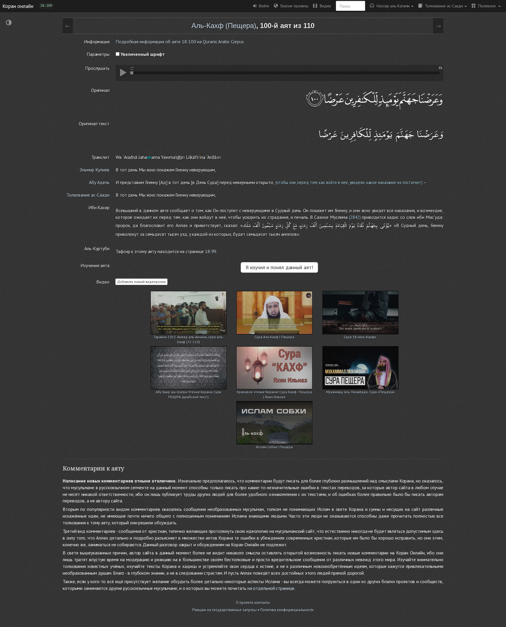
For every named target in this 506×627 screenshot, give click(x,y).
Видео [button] (324, 5)
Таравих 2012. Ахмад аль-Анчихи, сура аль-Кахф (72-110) (188, 337)
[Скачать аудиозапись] (440, 67)
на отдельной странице (270, 588)
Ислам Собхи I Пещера (274, 447)
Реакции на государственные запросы (224, 609)
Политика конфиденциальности (287, 609)
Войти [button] (263, 5)
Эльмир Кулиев (95, 170)
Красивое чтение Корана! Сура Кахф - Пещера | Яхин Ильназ (274, 392)
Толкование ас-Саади (442, 5)
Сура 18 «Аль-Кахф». (360, 337)
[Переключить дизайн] (9, 23)
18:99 (211, 251)
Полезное (486, 5)
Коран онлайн (17, 5)
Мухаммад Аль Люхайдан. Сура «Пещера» (360, 392)
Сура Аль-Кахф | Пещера (274, 337)
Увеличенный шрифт (142, 54)
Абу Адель (99, 182)
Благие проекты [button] (293, 5)
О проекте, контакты (253, 602)
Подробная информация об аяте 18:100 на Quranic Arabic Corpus (180, 41)
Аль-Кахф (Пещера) (224, 26)
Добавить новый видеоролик (141, 281)
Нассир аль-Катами (392, 5)
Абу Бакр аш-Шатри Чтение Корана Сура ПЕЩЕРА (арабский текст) (188, 392)
